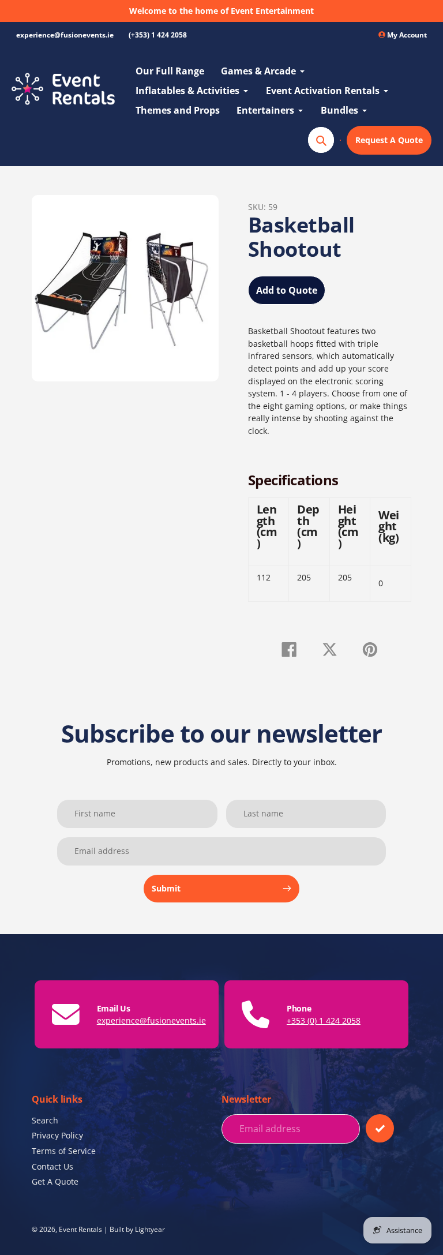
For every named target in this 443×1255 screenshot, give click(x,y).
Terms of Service (64, 1150)
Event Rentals (80, 1229)
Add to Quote (286, 290)
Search (45, 1120)
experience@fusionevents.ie (65, 35)
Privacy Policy (57, 1135)
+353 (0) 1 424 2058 (324, 1020)
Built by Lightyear (137, 1229)
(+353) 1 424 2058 (158, 35)
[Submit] (380, 1128)
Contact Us (52, 1166)
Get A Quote (55, 1181)
